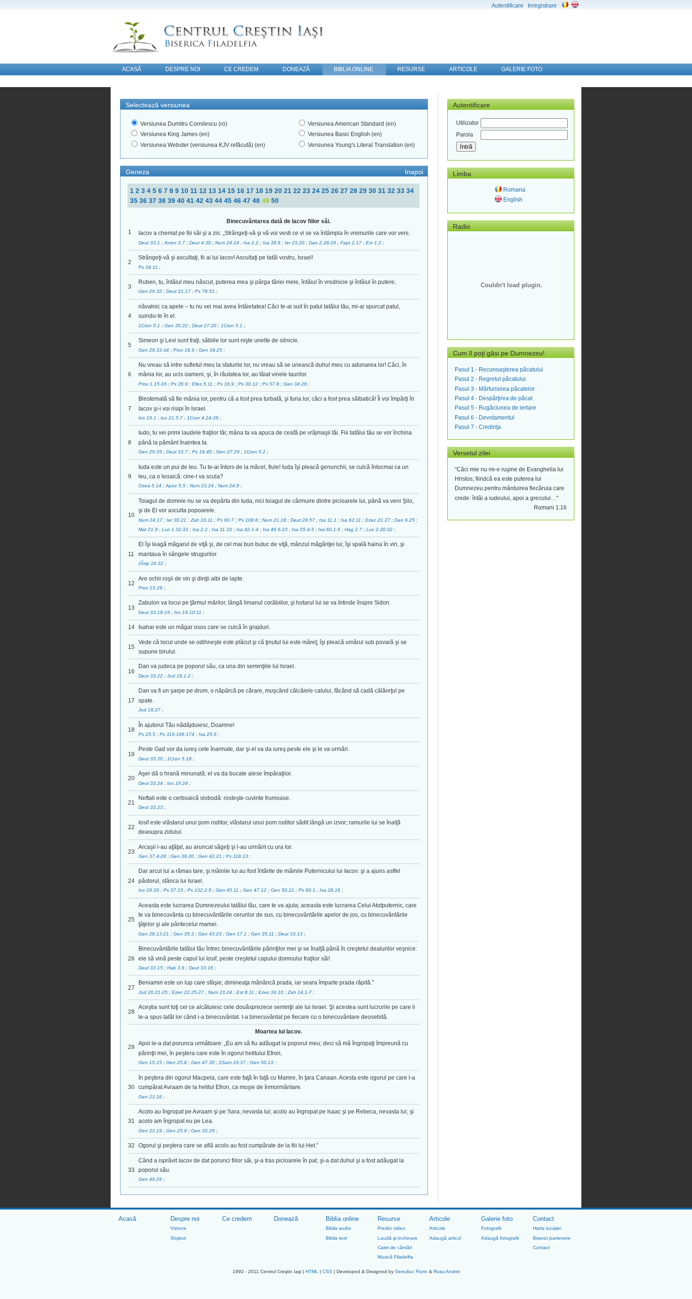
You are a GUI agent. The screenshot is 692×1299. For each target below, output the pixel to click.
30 (373, 190)
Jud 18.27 (150, 709)
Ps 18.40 (202, 451)
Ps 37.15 (174, 890)
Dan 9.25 (405, 520)
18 (260, 190)
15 (232, 190)
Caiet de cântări (395, 1247)
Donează (286, 1218)
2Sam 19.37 (233, 1062)
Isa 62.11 (351, 520)
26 (335, 190)
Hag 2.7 (354, 529)
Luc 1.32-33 (176, 529)
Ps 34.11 (148, 267)
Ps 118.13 (237, 856)
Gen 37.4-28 (153, 856)
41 (191, 200)
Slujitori (178, 1238)
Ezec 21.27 (378, 520)
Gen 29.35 (150, 451)
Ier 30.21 (177, 520)
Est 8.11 (246, 992)
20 (279, 190)
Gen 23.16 (150, 1096)
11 (194, 190)
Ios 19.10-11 (188, 612)
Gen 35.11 (263, 933)
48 (257, 200)
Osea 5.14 (150, 485)
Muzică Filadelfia (395, 1256)
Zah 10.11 (202, 520)
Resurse (389, 1218)
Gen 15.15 (150, 1062)
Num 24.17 (151, 520)
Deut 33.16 (202, 967)
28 (354, 190)
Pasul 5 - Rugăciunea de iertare (495, 407)
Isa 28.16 (331, 890)
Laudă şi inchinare (398, 1238)
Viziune (178, 1228)
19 (269, 190)
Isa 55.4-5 (303, 529)
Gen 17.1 (237, 933)
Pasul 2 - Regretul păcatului (490, 379)
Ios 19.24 (178, 783)
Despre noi (185, 1218)
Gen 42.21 (210, 856)
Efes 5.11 (203, 384)
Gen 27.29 (228, 451)
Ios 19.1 (148, 417)
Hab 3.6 (176, 967)
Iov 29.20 (149, 890)
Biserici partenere (552, 1238)
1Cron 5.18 (180, 758)
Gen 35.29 (203, 1130)
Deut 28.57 (303, 520)
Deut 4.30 (200, 242)
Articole (439, 1218)
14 (222, 190)
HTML (312, 1271)
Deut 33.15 (151, 967)
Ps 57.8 (271, 384)
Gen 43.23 (210, 933)
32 (392, 190)
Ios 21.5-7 (172, 417)
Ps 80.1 (307, 890)
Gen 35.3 (184, 933)
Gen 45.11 (228, 890)
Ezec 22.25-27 (188, 992)
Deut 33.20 (151, 758)
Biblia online (342, 1218)
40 (181, 200)
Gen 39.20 (182, 856)
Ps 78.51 (205, 291)
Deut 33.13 (291, 933)
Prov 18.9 (184, 350)
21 (288, 190)
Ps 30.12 (248, 384)
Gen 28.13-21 (154, 933)
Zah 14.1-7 (300, 992)
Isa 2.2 (251, 242)
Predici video (391, 1228)
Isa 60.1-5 (330, 529)
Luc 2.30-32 (380, 529)
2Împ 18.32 (151, 563)
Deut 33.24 (151, 783)
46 (238, 200)
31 (382, 190)
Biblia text (336, 1238)
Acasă (127, 1218)
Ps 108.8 (248, 520)
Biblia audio (338, 1228)
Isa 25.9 (208, 734)
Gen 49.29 (150, 1179)
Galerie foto (497, 1218)
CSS (327, 1271)
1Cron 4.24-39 (203, 417)
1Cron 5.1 (149, 325)
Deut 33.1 (149, 242)
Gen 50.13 (262, 1062)
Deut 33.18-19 (154, 612)
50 (275, 200)
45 (228, 200)
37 (153, 200)
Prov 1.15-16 (153, 384)
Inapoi (414, 172)
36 (144, 200)
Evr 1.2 (374, 242)
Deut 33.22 (151, 675)
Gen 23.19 (150, 1130)
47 (247, 200)
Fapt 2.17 (351, 242)
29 (364, 190)
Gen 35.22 (176, 325)
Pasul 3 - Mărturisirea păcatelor (495, 389)
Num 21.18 (275, 520)
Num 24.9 (229, 485)
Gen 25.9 (177, 1130)
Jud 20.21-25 (153, 992)
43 (210, 200)
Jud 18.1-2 (179, 675)
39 (172, 200)
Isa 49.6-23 (276, 529)
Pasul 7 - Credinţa (478, 427)
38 (163, 200)
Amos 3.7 (175, 242)
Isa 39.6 (272, 242)
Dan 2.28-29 (323, 242)
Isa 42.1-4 (248, 529)
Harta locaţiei (547, 1228)
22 (298, 190)
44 (219, 200)
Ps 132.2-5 (200, 890)
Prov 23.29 (151, 587)
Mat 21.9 (148, 529)
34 (410, 190)
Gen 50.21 (283, 890)
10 (185, 190)
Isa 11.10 (222, 529)
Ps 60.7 (226, 520)
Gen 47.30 (203, 1062)
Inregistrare (542, 5)
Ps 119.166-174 (178, 734)
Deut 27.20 (205, 325)
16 (241, 190)
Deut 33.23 (151, 807)
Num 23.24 (202, 485)
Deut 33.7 (177, 451)
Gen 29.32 (150, 291)
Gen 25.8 (177, 1062)
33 (401, 190)
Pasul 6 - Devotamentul (485, 417)
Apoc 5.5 (176, 485)
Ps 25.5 (147, 734)
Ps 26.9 (180, 384)
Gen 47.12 (255, 890)
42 (200, 200)
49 (266, 200)
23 (307, 190)
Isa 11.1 (328, 520)
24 (317, 190)
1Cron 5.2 (255, 451)
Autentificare (507, 5)
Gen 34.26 (295, 384)
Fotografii (491, 1228)
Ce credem (237, 1218)
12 (204, 190)
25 (326, 190)
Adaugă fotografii (500, 1238)
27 (345, 190)
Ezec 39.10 (271, 992)
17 (251, 190)
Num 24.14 (228, 242)
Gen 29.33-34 (154, 350)
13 (213, 190)
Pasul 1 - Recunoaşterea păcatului (499, 369)
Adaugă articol (445, 1238)
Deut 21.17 (179, 291)
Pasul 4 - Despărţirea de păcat (493, 398)
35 (134, 200)
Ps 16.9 (226, 384)
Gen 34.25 (211, 350)
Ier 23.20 (295, 242)
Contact (543, 1218)
